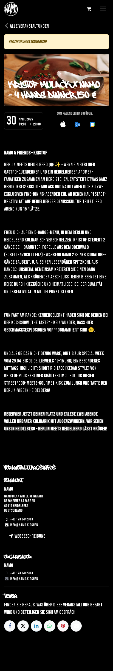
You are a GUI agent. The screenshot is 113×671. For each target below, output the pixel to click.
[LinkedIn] (36, 626)
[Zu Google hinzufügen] (92, 125)
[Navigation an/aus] (103, 9)
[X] (23, 626)
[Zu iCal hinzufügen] (63, 125)
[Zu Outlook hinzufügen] (77, 125)
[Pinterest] (63, 626)
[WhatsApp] (49, 626)
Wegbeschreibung (30, 536)
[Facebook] (9, 626)
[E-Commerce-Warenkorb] (89, 9)
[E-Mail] (76, 626)
